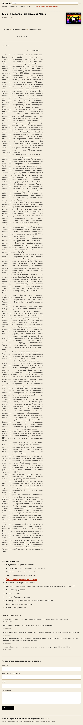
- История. (13, 593)
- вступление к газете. (20, 565)
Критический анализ (35, 29)
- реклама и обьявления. (19, 604)
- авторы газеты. (16, 608)
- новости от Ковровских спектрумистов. (25, 568)
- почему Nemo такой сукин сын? (21, 575)
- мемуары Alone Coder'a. (20, 583)
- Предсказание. (16, 590)
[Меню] (80, 3)
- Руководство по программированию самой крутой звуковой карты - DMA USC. (40, 586)
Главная (4, 6)
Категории (5, 29)
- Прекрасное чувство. (18, 597)
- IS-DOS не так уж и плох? (20, 572)
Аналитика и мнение (19, 29)
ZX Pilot (22, 6)
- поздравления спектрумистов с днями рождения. (29, 601)
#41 (30, 6)
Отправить (8, 708)
